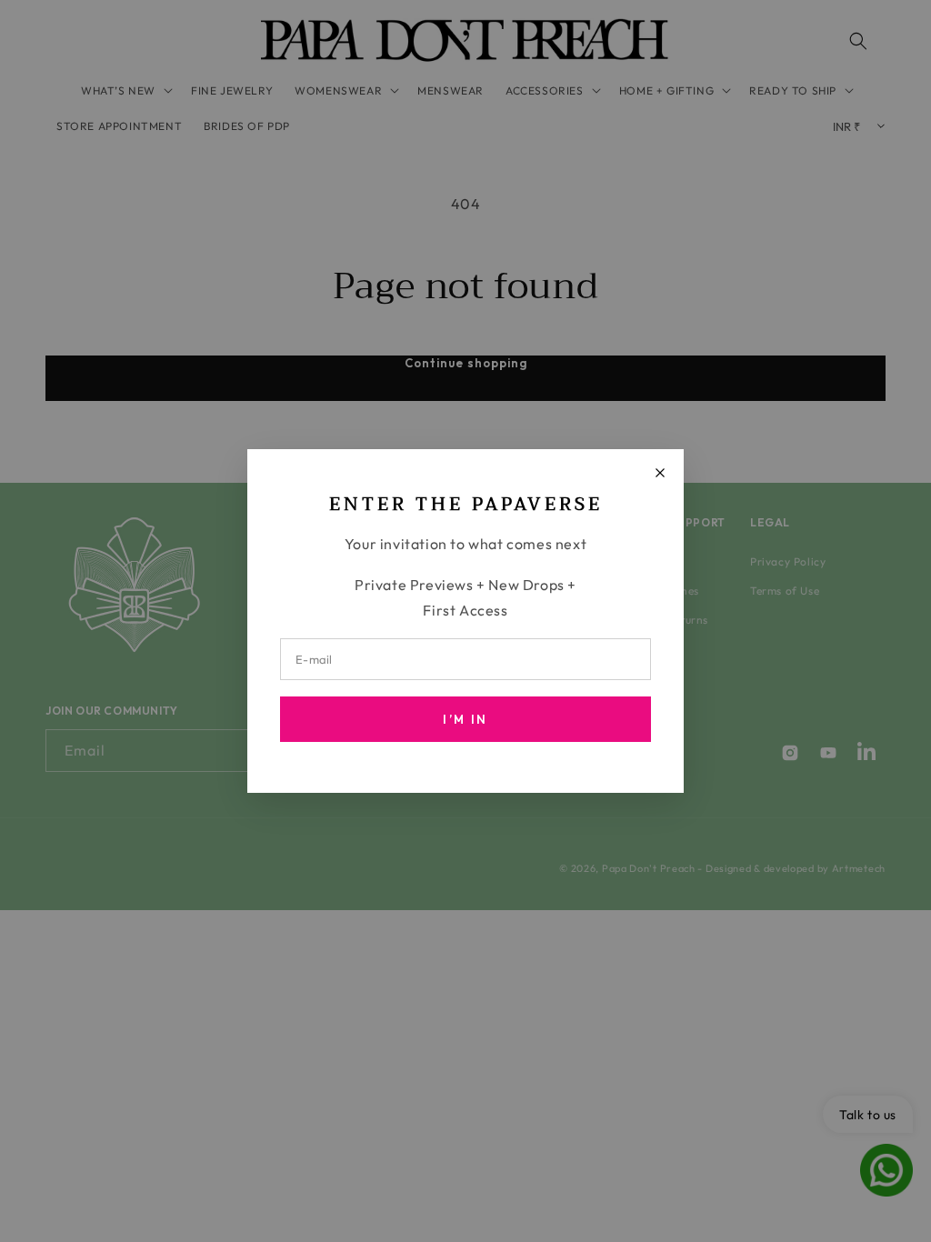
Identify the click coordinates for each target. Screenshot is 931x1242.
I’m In (465, 719)
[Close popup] (660, 472)
